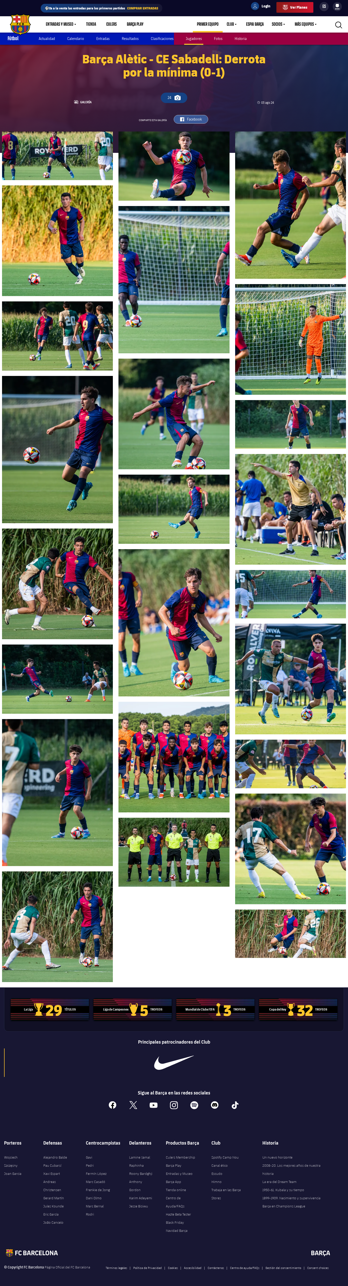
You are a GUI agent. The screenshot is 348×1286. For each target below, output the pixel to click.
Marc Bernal (95, 1206)
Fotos (218, 38)
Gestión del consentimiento (283, 1267)
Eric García (51, 1214)
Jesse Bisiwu (138, 1206)
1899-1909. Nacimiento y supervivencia (291, 1198)
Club (230, 24)
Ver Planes (298, 7)
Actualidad (47, 38)
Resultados (130, 38)
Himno (216, 1182)
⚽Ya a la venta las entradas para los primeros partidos (101, 8)
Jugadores (194, 38)
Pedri (90, 1165)
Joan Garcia (12, 1174)
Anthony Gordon (135, 1186)
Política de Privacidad (147, 1267)
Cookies (173, 1267)
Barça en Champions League (283, 1206)
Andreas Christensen (52, 1186)
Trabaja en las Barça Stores (226, 1194)
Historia (241, 38)
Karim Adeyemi (140, 1198)
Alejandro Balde (55, 1157)
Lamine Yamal (139, 1157)
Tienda (91, 24)
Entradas (103, 38)
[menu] (337, 6)
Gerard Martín (53, 1198)
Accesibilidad (193, 1267)
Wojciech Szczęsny (11, 1161)
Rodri (90, 1214)
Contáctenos (216, 1267)
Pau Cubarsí (52, 1165)
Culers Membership (180, 1157)
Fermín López (96, 1174)
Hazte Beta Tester (178, 1214)
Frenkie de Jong (98, 1190)
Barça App (173, 1182)
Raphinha (136, 1165)
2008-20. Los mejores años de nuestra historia (291, 1169)
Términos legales (116, 1267)
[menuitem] (337, 5)
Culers (111, 24)
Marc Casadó (95, 1182)
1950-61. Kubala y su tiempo (283, 1190)
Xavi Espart (51, 1174)
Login (262, 7)
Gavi (89, 1157)
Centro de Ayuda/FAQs (175, 1202)
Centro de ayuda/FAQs (244, 1267)
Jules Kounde (53, 1206)
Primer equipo (208, 24)
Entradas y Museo (59, 24)
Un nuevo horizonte (277, 1157)
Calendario (75, 38)
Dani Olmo (94, 1198)
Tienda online (176, 1190)
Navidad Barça (177, 1231)
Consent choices (318, 1267)
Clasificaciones (162, 38)
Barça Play (135, 24)
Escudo (216, 1174)
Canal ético (219, 1165)
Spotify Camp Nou (225, 1157)
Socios (277, 24)
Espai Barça (255, 24)
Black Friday (175, 1222)
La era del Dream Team (279, 1182)
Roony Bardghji (140, 1174)
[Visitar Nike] (174, 1063)
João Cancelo (53, 1222)
